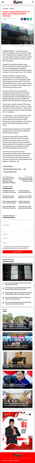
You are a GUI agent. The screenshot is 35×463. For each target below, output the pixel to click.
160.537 (5, 100)
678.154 (5, 99)
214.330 (23, 99)
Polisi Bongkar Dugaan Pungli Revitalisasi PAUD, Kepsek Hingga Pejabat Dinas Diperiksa (18, 288)
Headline (4, 19)
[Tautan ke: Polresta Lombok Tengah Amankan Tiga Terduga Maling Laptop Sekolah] (17, 272)
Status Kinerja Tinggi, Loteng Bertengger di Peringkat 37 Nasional (8, 196)
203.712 (27, 66)
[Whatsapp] (30, 19)
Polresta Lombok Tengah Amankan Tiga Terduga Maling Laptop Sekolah (18, 283)
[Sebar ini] (22, 19)
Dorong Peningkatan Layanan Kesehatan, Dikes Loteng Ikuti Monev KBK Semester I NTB (25, 191)
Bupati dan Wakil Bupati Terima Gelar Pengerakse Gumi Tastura (9, 207)
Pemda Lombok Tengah (9, 172)
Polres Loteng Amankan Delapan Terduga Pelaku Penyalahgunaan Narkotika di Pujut (18, 303)
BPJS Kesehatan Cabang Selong (12, 169)
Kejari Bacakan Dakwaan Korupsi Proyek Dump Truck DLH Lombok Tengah (17, 298)
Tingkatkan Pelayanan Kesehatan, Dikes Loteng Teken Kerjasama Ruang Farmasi (9, 191)
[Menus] (2, 2)
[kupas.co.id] (18, 2)
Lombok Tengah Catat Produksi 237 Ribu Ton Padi (24, 202)
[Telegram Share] (28, 19)
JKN (24, 169)
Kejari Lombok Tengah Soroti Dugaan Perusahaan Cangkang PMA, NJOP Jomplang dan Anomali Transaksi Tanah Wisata (18, 293)
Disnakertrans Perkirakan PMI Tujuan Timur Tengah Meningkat (25, 196)
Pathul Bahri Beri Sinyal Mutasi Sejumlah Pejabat (25, 207)
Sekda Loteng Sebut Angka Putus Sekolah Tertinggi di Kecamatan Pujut (10, 202)
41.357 (14, 100)
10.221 (30, 100)
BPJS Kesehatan (7, 166)
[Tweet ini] (25, 19)
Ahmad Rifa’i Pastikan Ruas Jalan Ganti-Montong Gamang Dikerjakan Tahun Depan (9, 179)
